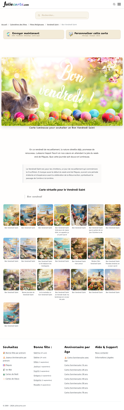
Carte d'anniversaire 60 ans (76, 388)
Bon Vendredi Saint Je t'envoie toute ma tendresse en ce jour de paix (62, 295)
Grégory (37, 375)
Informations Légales (104, 357)
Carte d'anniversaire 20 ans (76, 370)
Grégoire (37, 380)
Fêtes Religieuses (37, 24)
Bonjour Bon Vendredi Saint (96, 262)
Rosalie (37, 385)
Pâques (8, 365)
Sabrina (37, 353)
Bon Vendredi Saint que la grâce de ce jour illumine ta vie (96, 230)
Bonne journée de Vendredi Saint (28, 293)
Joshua (37, 366)
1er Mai (8, 369)
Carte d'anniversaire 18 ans (76, 365)
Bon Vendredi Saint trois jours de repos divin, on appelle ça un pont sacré (62, 231)
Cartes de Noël (11, 374)
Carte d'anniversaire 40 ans (76, 379)
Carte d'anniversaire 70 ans (76, 392)
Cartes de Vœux (12, 378)
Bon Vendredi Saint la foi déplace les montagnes (45, 263)
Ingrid (36, 371)
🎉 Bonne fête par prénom (14, 353)
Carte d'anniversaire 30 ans (76, 374)
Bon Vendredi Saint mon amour (79, 262)
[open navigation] (119, 4)
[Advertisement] (62, 50)
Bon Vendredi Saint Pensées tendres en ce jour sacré (113, 263)
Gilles (36, 362)
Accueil (4, 24)
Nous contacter (101, 353)
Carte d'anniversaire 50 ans (76, 383)
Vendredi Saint (53, 24)
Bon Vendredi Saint (11, 228)
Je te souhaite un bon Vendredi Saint (45, 293)
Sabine (36, 357)
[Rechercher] (114, 4)
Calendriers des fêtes (18, 24)
